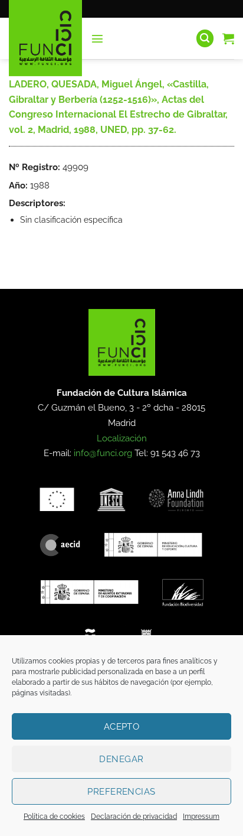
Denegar (121, 759)
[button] (97, 38)
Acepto (122, 726)
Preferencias (121, 791)
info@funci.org (103, 453)
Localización (122, 438)
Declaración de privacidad (134, 816)
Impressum (201, 816)
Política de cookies (54, 816)
